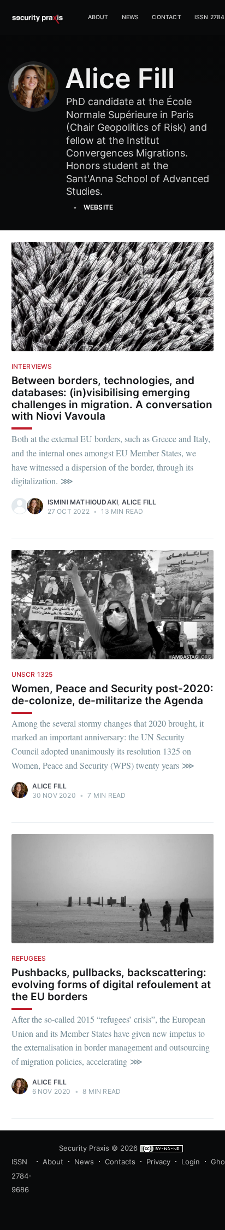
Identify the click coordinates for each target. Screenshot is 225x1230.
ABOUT (98, 17)
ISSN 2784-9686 (21, 1175)
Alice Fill (139, 502)
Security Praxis (84, 1148)
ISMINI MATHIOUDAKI (83, 502)
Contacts (120, 1161)
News (130, 17)
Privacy (158, 1161)
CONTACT (166, 17)
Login (190, 1161)
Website (98, 207)
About (53, 1161)
